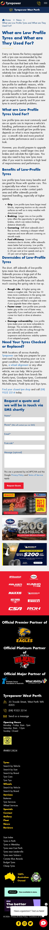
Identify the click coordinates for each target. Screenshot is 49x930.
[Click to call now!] (39, 3)
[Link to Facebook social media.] (18, 923)
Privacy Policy (17, 475)
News (6, 823)
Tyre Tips (7, 780)
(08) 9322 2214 (18, 710)
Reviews (8, 827)
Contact (7, 812)
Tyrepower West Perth (27, 9)
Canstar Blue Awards (13, 858)
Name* (7, 415)
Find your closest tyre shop (16, 389)
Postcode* (9, 443)
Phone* (19, 424)
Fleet (6, 820)
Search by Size (10, 769)
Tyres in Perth (9, 841)
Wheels (7, 783)
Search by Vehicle (11, 766)
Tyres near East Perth (12, 848)
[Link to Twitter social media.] (30, 923)
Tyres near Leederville (13, 851)
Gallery (7, 816)
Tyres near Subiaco (12, 855)
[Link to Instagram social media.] (24, 923)
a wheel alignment (18, 365)
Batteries (7, 798)
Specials (8, 809)
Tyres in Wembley (11, 844)
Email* (7, 434)
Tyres (6, 762)
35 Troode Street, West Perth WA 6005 (26, 703)
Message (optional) (13, 452)
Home (8, 20)
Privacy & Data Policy (19, 916)
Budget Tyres (9, 862)
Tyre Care (7, 776)
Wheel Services (10, 805)
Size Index (8, 837)
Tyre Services (9, 802)
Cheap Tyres (9, 866)
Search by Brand (11, 773)
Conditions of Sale (36, 916)
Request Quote (14, 485)
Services (8, 794)
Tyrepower (7, 355)
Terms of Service (35, 475)
